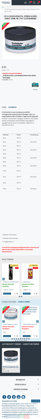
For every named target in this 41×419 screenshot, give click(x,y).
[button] (3, 279)
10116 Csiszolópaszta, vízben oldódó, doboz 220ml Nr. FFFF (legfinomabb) (11, 367)
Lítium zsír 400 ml (8, 282)
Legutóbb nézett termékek (11, 344)
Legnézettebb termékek (31, 344)
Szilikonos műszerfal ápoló (30, 282)
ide (31, 414)
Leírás (4, 107)
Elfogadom (35, 401)
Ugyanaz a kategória (9, 302)
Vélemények (12, 107)
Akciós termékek (8, 259)
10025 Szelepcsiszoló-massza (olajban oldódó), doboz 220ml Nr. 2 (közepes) (31, 324)
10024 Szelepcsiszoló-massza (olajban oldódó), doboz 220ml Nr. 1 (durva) (11, 324)
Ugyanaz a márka (24, 302)
